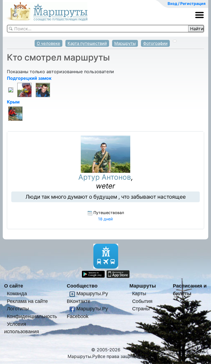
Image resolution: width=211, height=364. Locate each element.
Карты (139, 293)
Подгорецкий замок (29, 78)
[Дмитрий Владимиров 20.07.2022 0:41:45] (11, 89)
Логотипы (18, 308)
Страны (141, 308)
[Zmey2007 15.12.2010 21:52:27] (24, 89)
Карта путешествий (87, 43)
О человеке (48, 43)
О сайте (13, 286)
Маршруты (125, 43)
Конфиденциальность (32, 316)
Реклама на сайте (27, 301)
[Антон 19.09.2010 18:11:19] (42, 89)
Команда (17, 293)
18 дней (105, 219)
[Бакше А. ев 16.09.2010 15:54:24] (15, 113)
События (142, 301)
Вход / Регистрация (187, 3)
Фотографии (155, 43)
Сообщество (82, 286)
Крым (13, 102)
